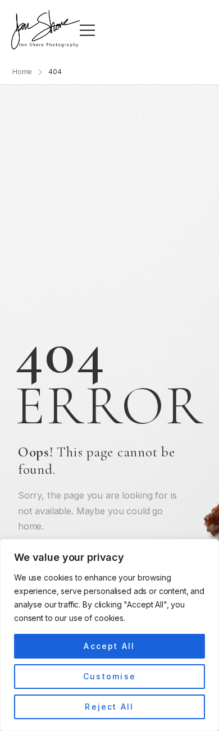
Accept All (109, 646)
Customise (109, 676)
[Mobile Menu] (87, 30)
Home (22, 71)
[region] (109, 635)
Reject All (109, 706)
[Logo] (45, 29)
